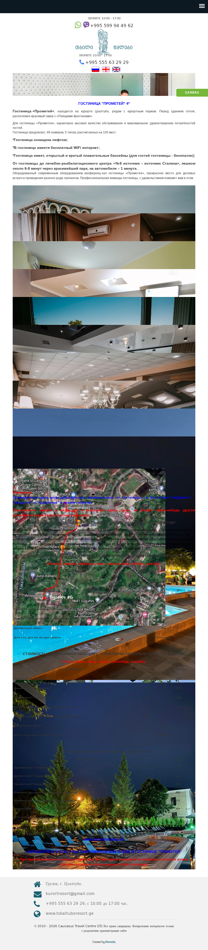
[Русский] (95, 69)
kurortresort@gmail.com (70, 893)
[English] (116, 69)
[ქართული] (106, 69)
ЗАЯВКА (192, 92)
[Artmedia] (104, 944)
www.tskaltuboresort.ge (70, 913)
